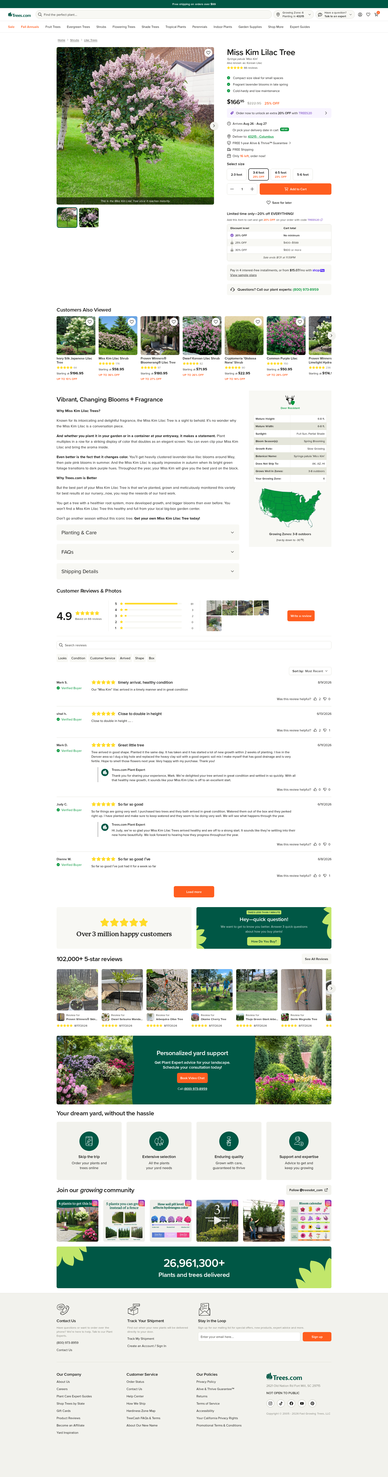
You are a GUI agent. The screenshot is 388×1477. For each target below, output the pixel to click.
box (151, 658)
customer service (102, 658)
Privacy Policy (206, 1381)
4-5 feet (281, 174)
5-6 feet (303, 174)
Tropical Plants (176, 27)
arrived (125, 658)
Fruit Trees (52, 27)
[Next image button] (214, 126)
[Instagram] (270, 1403)
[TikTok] (281, 1403)
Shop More (276, 27)
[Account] (360, 14)
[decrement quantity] (232, 189)
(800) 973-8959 (306, 289)
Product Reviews (68, 1418)
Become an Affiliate (70, 1425)
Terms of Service (208, 1403)
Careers (62, 1389)
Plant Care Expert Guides (74, 1396)
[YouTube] (302, 1403)
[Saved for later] (208, 52)
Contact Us (64, 1350)
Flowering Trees (124, 27)
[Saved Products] (368, 14)
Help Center (135, 1396)
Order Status (135, 1381)
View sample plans (243, 275)
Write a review (301, 616)
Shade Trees (150, 27)
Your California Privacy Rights (217, 1418)
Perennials (199, 27)
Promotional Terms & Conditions (218, 1425)
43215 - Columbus (261, 136)
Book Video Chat (192, 1078)
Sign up (317, 1337)
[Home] (19, 14)
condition (78, 658)
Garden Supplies (250, 27)
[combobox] (310, 671)
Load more (194, 892)
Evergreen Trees (78, 27)
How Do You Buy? (264, 941)
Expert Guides (300, 27)
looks (62, 658)
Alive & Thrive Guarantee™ (215, 1389)
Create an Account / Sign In (146, 1346)
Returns (201, 1396)
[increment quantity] (252, 189)
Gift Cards (64, 1411)
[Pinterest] (312, 1403)
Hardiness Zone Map (141, 1411)
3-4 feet (259, 174)
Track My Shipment (140, 1338)
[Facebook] (291, 1403)
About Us (63, 1381)
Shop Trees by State (71, 1403)
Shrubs (101, 27)
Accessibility (205, 1411)
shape (139, 658)
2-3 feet (236, 174)
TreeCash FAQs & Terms (143, 1418)
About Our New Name (142, 1425)
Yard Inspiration (67, 1432)
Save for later (282, 202)
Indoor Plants (223, 27)
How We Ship (136, 1403)
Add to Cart (298, 189)
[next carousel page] (331, 336)
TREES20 (313, 219)
